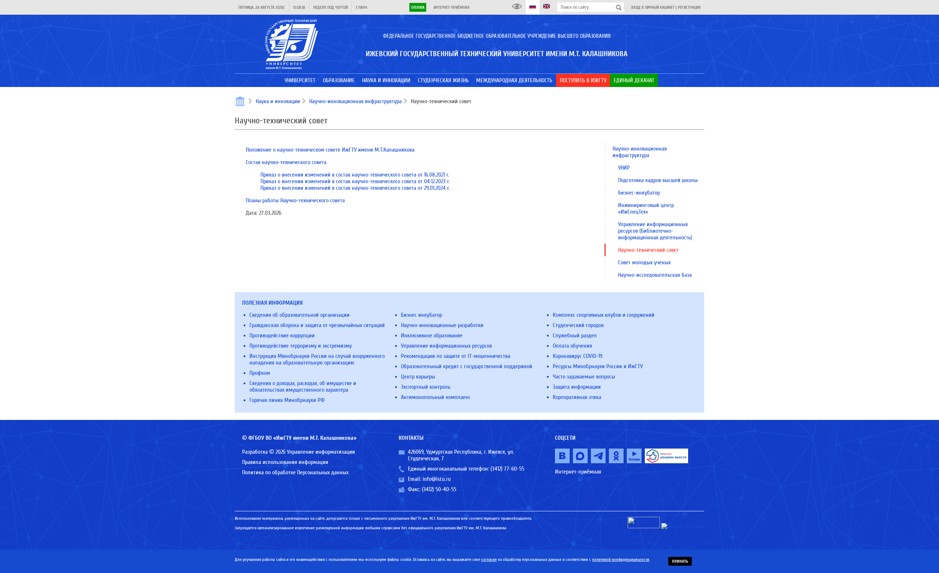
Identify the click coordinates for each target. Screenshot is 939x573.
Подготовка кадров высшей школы (658, 180)
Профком (259, 373)
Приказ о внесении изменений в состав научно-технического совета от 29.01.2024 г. (355, 188)
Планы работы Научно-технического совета (295, 200)
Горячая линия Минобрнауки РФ (287, 400)
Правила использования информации (285, 462)
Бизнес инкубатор (421, 315)
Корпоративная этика (577, 397)
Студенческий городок (578, 325)
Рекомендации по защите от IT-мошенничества (455, 356)
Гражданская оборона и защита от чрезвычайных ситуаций (317, 325)
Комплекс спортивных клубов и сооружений (603, 315)
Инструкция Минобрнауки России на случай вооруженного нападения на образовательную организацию (317, 359)
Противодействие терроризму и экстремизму (300, 345)
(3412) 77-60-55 (507, 468)
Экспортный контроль (425, 387)
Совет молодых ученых (644, 262)
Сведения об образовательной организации (299, 315)
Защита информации (577, 387)
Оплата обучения (572, 345)
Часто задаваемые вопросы (584, 376)
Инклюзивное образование (432, 335)
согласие (489, 559)
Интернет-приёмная (452, 7)
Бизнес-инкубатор (639, 192)
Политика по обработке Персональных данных (295, 472)
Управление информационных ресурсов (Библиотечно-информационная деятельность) (655, 231)
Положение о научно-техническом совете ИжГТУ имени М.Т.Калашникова (330, 149)
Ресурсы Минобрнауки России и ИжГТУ (598, 366)
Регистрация (689, 7)
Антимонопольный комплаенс (436, 397)
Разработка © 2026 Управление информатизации (298, 452)
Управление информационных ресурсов (446, 345)
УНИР (624, 167)
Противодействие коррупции (282, 335)
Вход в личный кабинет (653, 7)
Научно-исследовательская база (655, 275)
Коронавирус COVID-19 (577, 356)
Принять (680, 561)
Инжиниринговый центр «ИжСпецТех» (646, 208)
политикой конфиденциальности (620, 559)
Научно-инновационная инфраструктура (355, 101)
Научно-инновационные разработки (442, 325)
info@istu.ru (437, 479)
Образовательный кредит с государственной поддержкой (466, 366)
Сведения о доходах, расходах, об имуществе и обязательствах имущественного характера (302, 386)
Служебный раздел (575, 335)
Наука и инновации (278, 101)
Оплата (417, 7)
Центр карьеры (418, 376)
